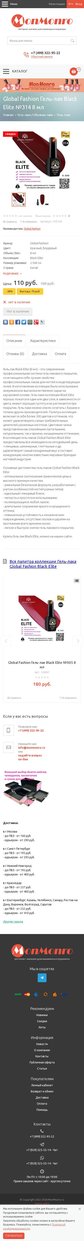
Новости (42, 1044)
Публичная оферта (42, 1062)
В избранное (30, 221)
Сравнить (11, 221)
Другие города (13, 921)
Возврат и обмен (42, 1091)
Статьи (42, 1068)
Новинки (42, 1015)
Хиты (42, 1027)
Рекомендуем (42, 1008)
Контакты (42, 1056)
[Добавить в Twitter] (23, 322)
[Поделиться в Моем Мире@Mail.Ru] (30, 322)
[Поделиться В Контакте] (5, 322)
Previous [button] (6, 641)
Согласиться (14, 1235)
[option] (42, 85)
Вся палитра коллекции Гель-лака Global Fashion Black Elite (43, 564)
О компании (42, 1050)
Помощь (42, 1109)
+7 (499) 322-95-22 (45, 53)
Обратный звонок (42, 56)
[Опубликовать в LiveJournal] (42, 322)
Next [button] (78, 641)
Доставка (42, 1097)
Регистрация (57, 3)
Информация (42, 1037)
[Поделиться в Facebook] (17, 322)
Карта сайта (42, 1203)
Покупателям (42, 1079)
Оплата (42, 1103)
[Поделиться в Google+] (36, 322)
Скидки (42, 1021)
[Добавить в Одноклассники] (11, 322)
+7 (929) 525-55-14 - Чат (42, 1150)
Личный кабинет (42, 1085)
